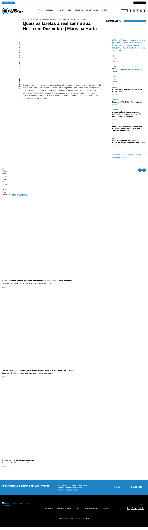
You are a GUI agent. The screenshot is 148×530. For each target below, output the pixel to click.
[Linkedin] (144, 11)
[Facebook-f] (130, 11)
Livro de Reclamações (91, 508)
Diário (113, 123)
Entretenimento (38, 19)
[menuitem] (40, 11)
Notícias (30, 19)
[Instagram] (134, 11)
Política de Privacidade (64, 508)
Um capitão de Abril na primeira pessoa (18, 460)
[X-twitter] (141, 11)
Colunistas (115, 87)
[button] (19, 85)
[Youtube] (137, 11)
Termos (77, 508)
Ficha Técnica (48, 508)
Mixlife (87, 519)
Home (24, 19)
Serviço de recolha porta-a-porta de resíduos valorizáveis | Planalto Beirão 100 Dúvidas (38, 370)
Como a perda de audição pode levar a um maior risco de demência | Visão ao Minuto (37, 281)
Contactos (105, 508)
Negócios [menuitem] (79, 10)
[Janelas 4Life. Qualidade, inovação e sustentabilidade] (129, 157)
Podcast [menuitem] (60, 10)
